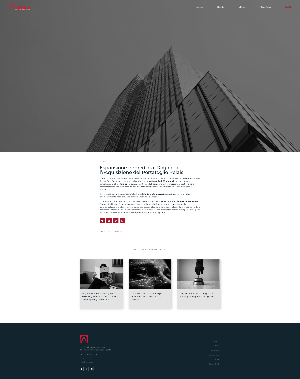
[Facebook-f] (82, 369)
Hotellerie (242, 7)
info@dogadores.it (86, 362)
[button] (102, 220)
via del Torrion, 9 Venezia (88, 354)
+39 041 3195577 (85, 358)
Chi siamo (199, 7)
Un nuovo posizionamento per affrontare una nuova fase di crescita (147, 296)
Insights (288, 7)
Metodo (220, 7)
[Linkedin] (92, 369)
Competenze (265, 7)
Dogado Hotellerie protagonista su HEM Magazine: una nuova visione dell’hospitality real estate (100, 296)
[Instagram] (87, 369)
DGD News (103, 161)
